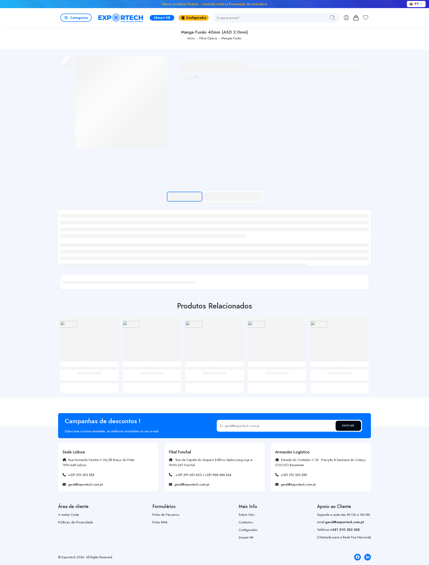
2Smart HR (162, 17)
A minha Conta (68, 514)
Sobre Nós (246, 514)
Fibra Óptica (208, 38)
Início (191, 38)
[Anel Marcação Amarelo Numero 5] (152, 341)
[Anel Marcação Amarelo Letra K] (340, 341)
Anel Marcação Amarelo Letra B (277, 377)
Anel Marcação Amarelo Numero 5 (152, 377)
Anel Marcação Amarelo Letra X (214, 377)
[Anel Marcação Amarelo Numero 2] (89, 341)
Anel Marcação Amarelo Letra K (340, 377)
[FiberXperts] (68, 324)
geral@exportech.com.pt (85, 484)
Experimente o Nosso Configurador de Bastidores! (137, 4)
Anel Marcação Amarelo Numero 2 (89, 377)
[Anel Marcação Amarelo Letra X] (214, 341)
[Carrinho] (356, 18)
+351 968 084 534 (217, 474)
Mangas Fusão (231, 38)
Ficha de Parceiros (165, 514)
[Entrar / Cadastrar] (346, 18)
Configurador (196, 17)
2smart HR (246, 537)
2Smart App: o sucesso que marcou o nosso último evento (303, 4)
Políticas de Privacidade (75, 522)
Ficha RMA (160, 522)
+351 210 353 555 (81, 474)
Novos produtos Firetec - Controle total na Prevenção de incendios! (214, 4)
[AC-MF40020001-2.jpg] (122, 102)
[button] (76, 18)
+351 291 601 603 (188, 474)
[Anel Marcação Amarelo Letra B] (277, 341)
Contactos (246, 522)
